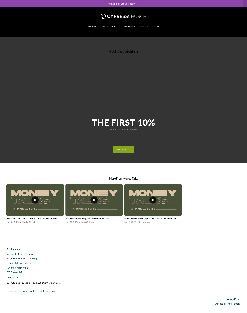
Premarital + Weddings (18, 263)
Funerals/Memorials (17, 267)
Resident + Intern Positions (20, 253)
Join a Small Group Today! (121, 3)
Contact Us (12, 277)
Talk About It (123, 149)
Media (144, 26)
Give (157, 26)
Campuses (128, 26)
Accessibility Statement (228, 303)
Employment (13, 249)
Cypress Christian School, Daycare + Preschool (30, 290)
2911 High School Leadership (21, 258)
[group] (35, 204)
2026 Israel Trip (14, 272)
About (92, 26)
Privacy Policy (233, 299)
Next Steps (109, 26)
